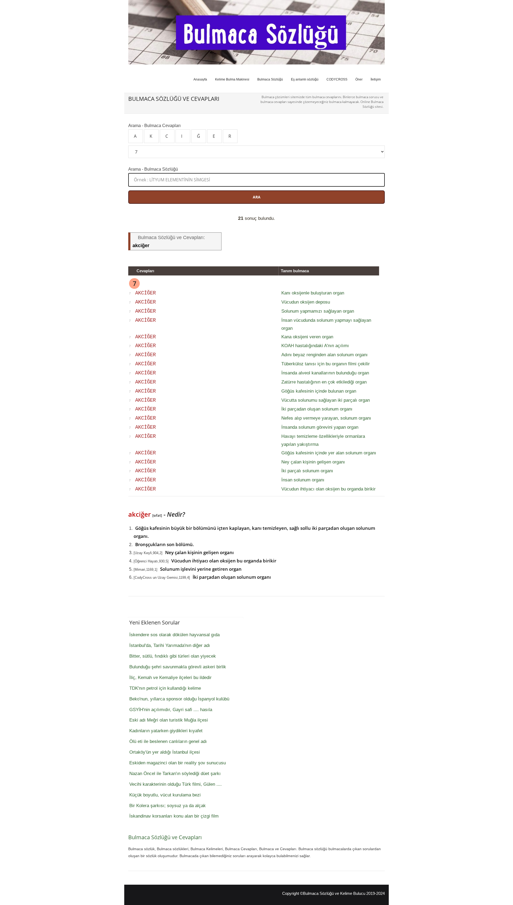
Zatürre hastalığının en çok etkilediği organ (324, 382)
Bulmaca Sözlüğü (270, 79)
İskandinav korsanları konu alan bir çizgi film (174, 816)
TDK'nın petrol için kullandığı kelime (165, 688)
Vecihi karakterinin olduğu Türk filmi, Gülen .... (175, 784)
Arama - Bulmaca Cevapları (154, 125)
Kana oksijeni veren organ (307, 336)
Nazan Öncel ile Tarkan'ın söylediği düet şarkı (175, 773)
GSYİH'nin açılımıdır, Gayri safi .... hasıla (170, 709)
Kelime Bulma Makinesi (232, 79)
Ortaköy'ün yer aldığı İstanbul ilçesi (164, 752)
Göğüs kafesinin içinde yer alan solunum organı (328, 452)
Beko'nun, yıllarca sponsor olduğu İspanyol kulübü (179, 698)
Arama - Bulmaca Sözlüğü (153, 169)
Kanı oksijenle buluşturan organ (312, 293)
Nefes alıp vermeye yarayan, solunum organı (326, 418)
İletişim (376, 79)
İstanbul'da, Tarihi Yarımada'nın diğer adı (169, 645)
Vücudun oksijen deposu (305, 302)
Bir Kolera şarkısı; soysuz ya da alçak (167, 805)
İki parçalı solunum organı (307, 470)
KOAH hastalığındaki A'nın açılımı (315, 345)
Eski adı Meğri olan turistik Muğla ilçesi (168, 720)
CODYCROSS (337, 79)
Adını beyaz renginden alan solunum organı (324, 354)
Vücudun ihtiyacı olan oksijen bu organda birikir (328, 489)
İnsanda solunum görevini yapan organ (319, 427)
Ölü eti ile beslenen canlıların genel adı (168, 741)
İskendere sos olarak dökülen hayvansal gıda (174, 634)
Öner (359, 79)
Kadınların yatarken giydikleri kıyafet (166, 730)
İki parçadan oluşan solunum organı (316, 409)
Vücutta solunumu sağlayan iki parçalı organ (325, 400)
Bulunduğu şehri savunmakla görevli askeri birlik (177, 666)
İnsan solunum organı (302, 479)
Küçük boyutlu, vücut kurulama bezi (165, 794)
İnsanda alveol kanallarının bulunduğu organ (325, 372)
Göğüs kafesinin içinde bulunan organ (318, 391)
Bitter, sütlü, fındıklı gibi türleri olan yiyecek (172, 656)
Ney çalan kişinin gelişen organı (313, 462)
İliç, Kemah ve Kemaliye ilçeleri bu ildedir (170, 677)
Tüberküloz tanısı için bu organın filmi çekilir (325, 363)
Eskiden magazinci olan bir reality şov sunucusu (177, 762)
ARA (257, 197)
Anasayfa (200, 79)
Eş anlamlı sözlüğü (304, 79)
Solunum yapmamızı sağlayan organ (317, 311)
